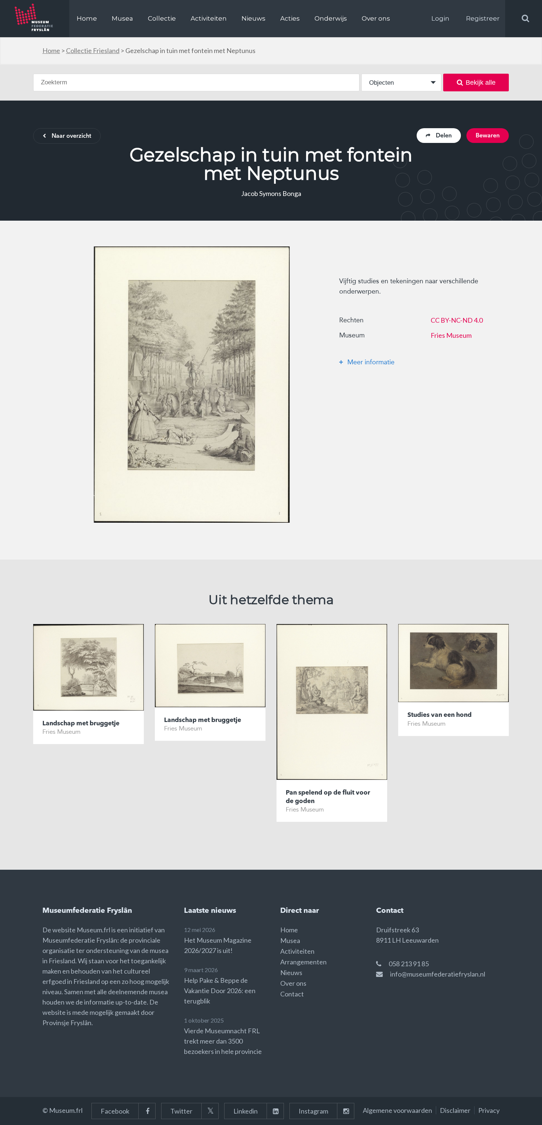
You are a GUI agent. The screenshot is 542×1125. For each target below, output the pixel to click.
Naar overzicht (71, 136)
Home (87, 18)
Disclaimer (455, 1110)
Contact (292, 994)
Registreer (483, 18)
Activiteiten (209, 18)
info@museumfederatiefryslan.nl (437, 974)
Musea (122, 18)
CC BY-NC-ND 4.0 (457, 320)
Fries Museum (451, 335)
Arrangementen (303, 962)
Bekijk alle (481, 82)
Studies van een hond (439, 715)
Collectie (162, 18)
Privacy (489, 1110)
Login (440, 18)
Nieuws (253, 18)
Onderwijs (331, 18)
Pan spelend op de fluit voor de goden (328, 797)
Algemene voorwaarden (397, 1110)
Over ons (376, 18)
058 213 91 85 (409, 964)
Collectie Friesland (92, 50)
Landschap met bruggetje (80, 724)
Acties (290, 18)
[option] (191, 384)
